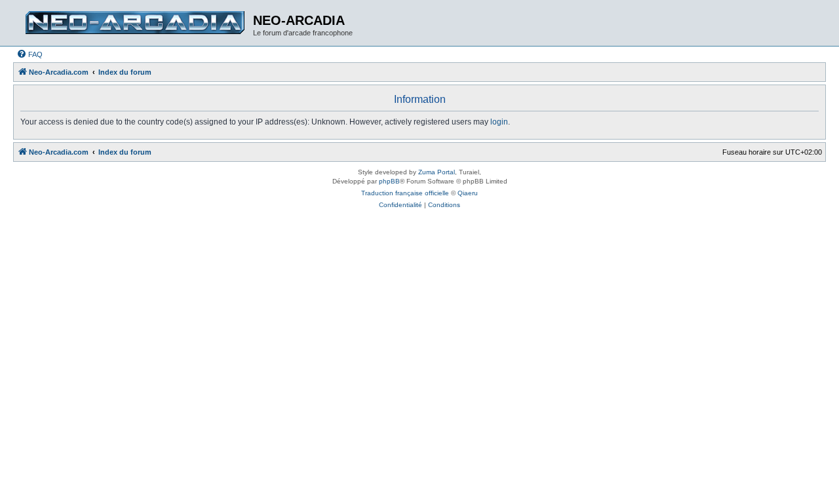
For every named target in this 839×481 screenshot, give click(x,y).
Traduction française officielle (405, 193)
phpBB (389, 181)
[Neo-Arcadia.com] (134, 23)
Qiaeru (468, 193)
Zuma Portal (436, 172)
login (499, 121)
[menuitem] (29, 54)
